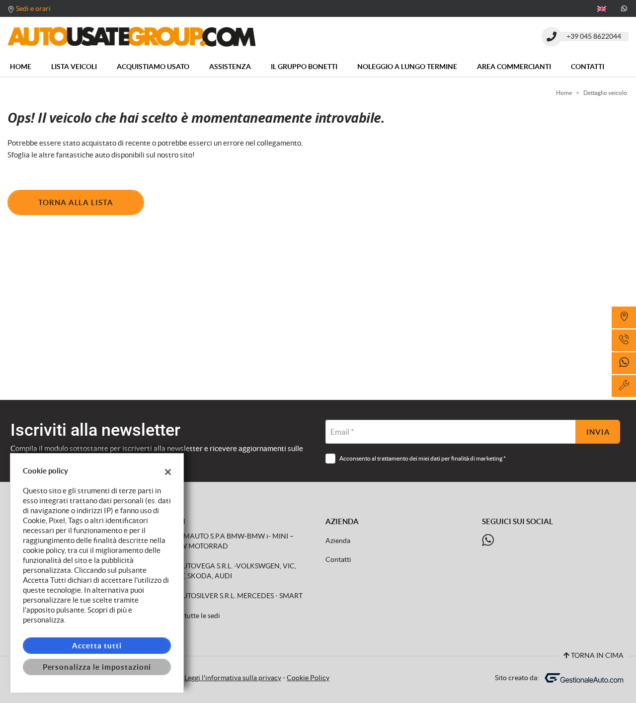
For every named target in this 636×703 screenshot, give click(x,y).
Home (20, 67)
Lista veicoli (74, 67)
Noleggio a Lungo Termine (407, 67)
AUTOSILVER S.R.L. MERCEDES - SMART (239, 596)
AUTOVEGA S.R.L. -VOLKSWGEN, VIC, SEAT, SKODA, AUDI (232, 571)
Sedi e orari (33, 8)
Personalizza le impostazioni (97, 667)
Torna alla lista (75, 202)
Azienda (337, 541)
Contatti (587, 67)
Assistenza (230, 67)
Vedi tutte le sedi (194, 616)
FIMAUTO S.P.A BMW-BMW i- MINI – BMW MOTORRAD (231, 541)
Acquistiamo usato (153, 67)
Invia (598, 432)
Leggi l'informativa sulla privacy (232, 678)
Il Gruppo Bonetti (304, 67)
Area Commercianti (514, 67)
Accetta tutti (96, 645)
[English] (601, 8)
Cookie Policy (308, 678)
